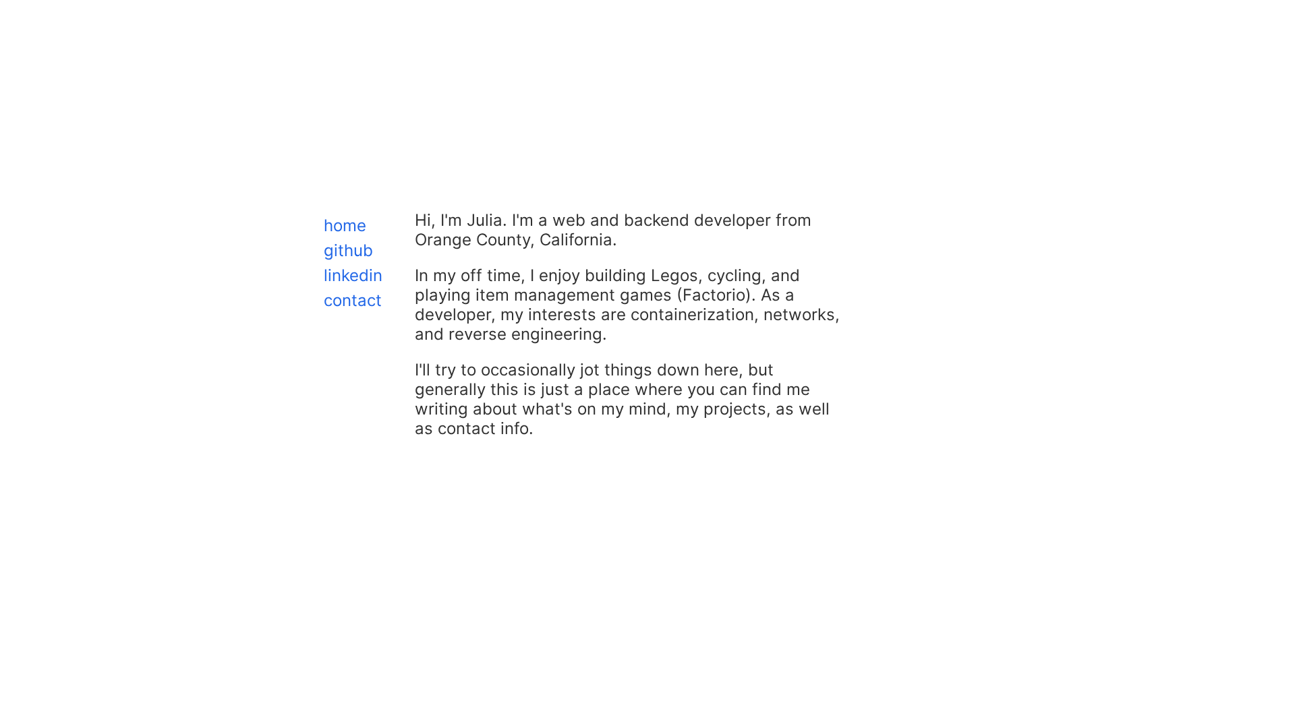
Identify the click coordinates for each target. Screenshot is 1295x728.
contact (353, 300)
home (345, 225)
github (348, 250)
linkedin (353, 275)
